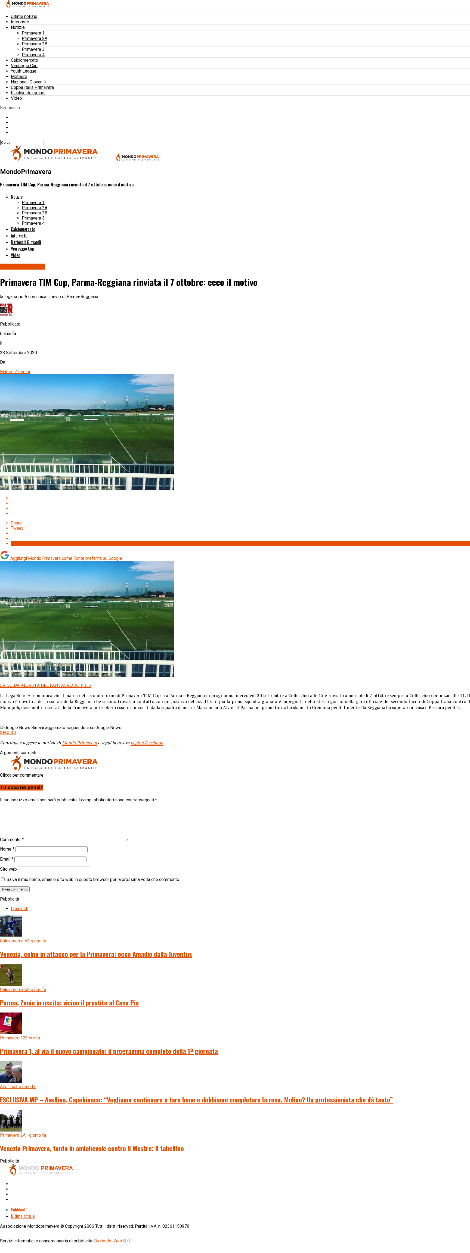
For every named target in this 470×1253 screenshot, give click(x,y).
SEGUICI (8, 732)
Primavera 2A (34, 38)
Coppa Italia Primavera (32, 87)
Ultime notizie (24, 16)
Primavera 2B (34, 43)
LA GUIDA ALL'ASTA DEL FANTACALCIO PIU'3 (45, 685)
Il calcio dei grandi (28, 92)
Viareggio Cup (24, 65)
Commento (12, 839)
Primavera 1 (33, 33)
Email (6, 859)
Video (16, 98)
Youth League (23, 71)
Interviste (20, 21)
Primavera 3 (33, 49)
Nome (7, 849)
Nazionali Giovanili (28, 82)
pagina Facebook (147, 743)
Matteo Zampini (15, 371)
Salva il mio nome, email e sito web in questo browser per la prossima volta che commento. (93, 879)
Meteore (19, 76)
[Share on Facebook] (240, 498)
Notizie (18, 27)
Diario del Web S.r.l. (112, 1240)
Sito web (8, 869)
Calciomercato (24, 60)
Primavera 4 (33, 54)
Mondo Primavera (79, 743)
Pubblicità (19, 1209)
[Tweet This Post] (240, 503)
